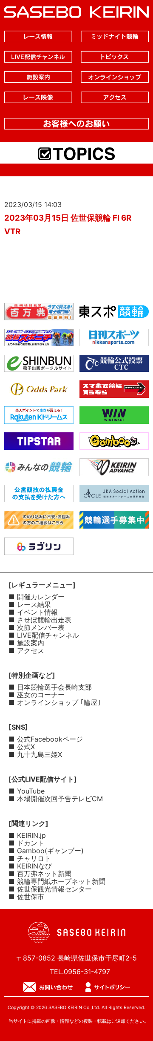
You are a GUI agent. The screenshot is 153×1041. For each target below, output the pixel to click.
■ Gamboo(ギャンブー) (46, 850)
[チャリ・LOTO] (114, 391)
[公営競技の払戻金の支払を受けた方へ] (39, 495)
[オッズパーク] (39, 391)
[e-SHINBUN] (39, 365)
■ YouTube (26, 791)
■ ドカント (26, 843)
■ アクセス (26, 650)
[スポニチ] (39, 339)
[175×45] (114, 469)
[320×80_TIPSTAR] (39, 443)
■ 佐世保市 (26, 896)
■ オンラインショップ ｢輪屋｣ (54, 702)
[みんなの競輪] (39, 469)
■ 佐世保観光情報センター (50, 889)
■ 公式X (21, 746)
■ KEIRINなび (30, 866)
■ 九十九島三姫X (35, 754)
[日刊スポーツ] (114, 339)
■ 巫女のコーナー (36, 694)
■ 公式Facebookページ (45, 739)
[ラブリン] (39, 548)
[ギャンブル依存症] (39, 522)
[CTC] (114, 365)
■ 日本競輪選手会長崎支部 (50, 687)
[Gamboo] (114, 443)
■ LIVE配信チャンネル (43, 635)
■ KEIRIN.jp (27, 835)
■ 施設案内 (26, 642)
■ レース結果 (29, 604)
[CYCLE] (114, 495)
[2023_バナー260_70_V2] (114, 522)
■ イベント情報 (33, 612)
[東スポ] (114, 313)
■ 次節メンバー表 (36, 627)
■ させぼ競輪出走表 (39, 619)
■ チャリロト (29, 858)
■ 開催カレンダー (36, 596)
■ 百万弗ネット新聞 (39, 873)
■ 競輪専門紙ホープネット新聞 (56, 881)
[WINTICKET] (114, 417)
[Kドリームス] (39, 417)
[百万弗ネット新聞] (39, 313)
